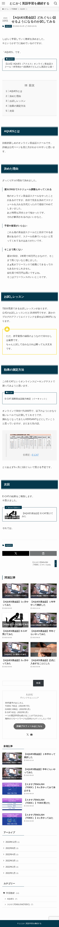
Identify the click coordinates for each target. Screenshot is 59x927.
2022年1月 (12, 873)
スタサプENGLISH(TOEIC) (20, 904)
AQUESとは (15, 91)
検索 (38, 683)
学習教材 (12, 893)
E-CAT (35, 455)
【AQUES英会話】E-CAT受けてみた (37, 514)
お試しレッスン (17, 101)
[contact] (31, 734)
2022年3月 (12, 861)
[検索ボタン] (55, 3)
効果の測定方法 (17, 106)
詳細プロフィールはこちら (29, 726)
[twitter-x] (27, 734)
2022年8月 (12, 848)
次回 (11, 110)
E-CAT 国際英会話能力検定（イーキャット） (26, 399)
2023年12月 (12, 842)
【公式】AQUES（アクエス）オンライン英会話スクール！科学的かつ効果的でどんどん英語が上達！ (29, 65)
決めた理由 (15, 96)
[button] (15, 553)
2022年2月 (12, 867)
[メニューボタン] (3, 3)
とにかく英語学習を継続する (29, 3)
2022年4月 (12, 854)
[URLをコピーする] (43, 553)
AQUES (8, 26)
